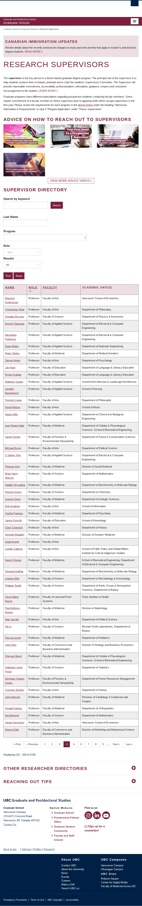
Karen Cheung (13, 560)
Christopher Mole (14, 309)
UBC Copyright (54, 900)
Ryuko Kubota (13, 374)
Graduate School (10, 29)
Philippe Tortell (13, 585)
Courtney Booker (14, 689)
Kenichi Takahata (14, 323)
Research (49, 849)
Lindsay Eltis (12, 578)
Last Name (10, 216)
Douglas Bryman (14, 316)
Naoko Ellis (11, 414)
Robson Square (110, 878)
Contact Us (9, 824)
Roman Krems (13, 492)
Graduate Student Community (64, 828)
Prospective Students (29, 29)
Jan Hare (10, 367)
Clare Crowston (14, 527)
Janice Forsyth (13, 520)
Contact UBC (68, 865)
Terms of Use (37, 900)
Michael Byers (13, 448)
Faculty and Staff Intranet (64, 837)
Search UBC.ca (70, 888)
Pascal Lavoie (13, 637)
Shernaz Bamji (13, 656)
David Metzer (12, 407)
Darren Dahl (12, 729)
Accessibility (72, 900)
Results (8, 258)
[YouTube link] (106, 815)
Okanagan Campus (112, 869)
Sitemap (26, 849)
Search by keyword (16, 198)
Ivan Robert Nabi (14, 425)
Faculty (50, 287)
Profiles (37, 849)
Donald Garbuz (13, 708)
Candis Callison (14, 548)
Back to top (10, 849)
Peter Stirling (12, 353)
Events (65, 876)
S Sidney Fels (13, 455)
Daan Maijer (12, 346)
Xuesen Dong (12, 499)
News (64, 873)
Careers (65, 880)
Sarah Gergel (12, 436)
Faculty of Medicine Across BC (118, 886)
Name (10, 287)
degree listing (85, 104)
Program (9, 231)
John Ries (10, 644)
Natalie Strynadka (15, 484)
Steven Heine (12, 360)
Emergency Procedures (15, 900)
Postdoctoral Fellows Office (66, 819)
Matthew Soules (14, 381)
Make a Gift (67, 884)
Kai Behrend (12, 715)
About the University (72, 869)
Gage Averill (12, 541)
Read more (33, 51)
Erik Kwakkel (12, 506)
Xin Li (8, 626)
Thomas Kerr (12, 466)
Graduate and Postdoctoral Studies (71, 801)
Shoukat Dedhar (14, 571)
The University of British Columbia (60, 7)
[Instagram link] (88, 815)
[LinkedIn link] (97, 815)
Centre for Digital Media (114, 882)
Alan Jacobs (12, 619)
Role (6, 245)
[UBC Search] (135, 4)
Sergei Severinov (14, 722)
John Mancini (12, 697)
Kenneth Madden (14, 534)
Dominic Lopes (13, 400)
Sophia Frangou (14, 513)
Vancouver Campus (112, 865)
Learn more (47, 90)
